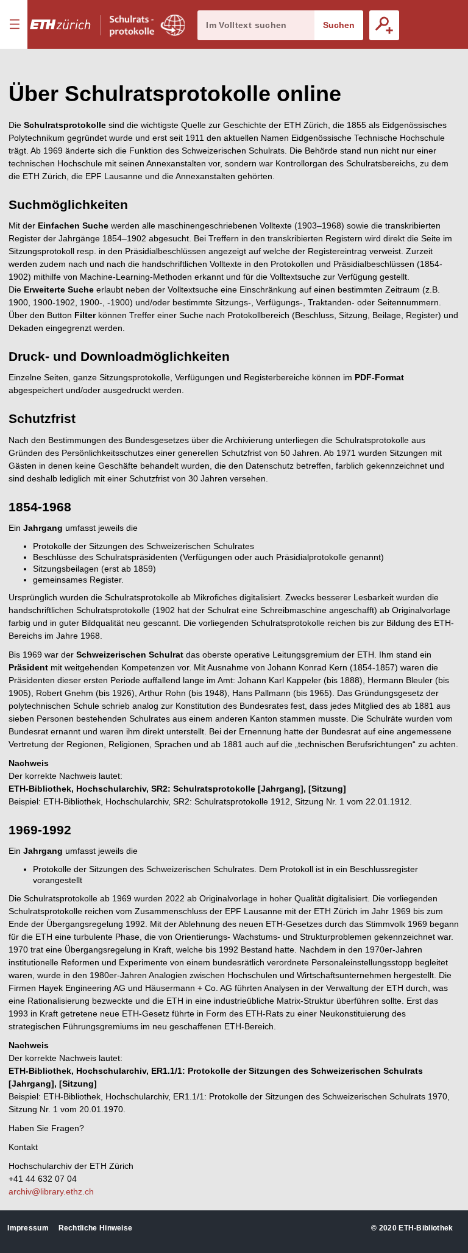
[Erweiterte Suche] (384, 25)
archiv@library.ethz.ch (51, 1191)
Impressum (28, 1228)
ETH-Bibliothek (426, 1228)
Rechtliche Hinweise (95, 1228)
